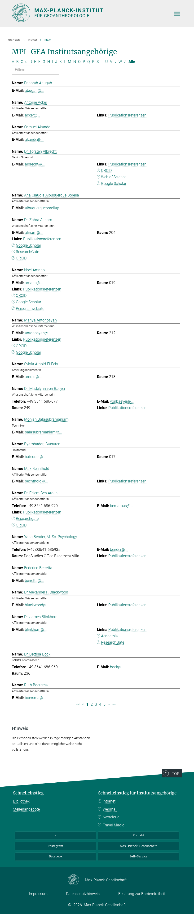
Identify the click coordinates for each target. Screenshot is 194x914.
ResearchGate (27, 252)
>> (113, 704)
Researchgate (27, 518)
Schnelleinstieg (28, 793)
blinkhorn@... (36, 629)
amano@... (34, 283)
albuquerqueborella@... (44, 208)
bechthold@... (36, 481)
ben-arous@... (121, 506)
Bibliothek (21, 801)
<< (78, 704)
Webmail (110, 809)
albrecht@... (35, 164)
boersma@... (35, 698)
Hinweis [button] (20, 728)
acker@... (32, 115)
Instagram (55, 846)
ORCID (106, 170)
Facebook (55, 856)
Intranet (109, 801)
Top (175, 773)
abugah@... (34, 90)
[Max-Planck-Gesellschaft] (76, 880)
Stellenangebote (26, 809)
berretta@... (34, 580)
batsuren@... (35, 457)
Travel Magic (113, 825)
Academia (109, 636)
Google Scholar (113, 183)
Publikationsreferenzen (127, 115)
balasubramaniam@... (43, 432)
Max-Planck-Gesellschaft (138, 846)
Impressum (38, 894)
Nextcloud (111, 817)
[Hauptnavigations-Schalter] (177, 14)
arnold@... (33, 377)
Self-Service (138, 856)
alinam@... (34, 232)
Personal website (30, 308)
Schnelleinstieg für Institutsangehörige (137, 793)
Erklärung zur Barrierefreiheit (141, 894)
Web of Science (113, 177)
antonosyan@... (38, 333)
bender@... (119, 549)
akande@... (34, 139)
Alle (131, 61)
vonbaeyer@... (122, 401)
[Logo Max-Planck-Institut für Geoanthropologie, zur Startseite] (89, 13)
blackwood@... (37, 605)
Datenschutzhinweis (83, 894)
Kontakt (138, 835)
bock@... (117, 667)
